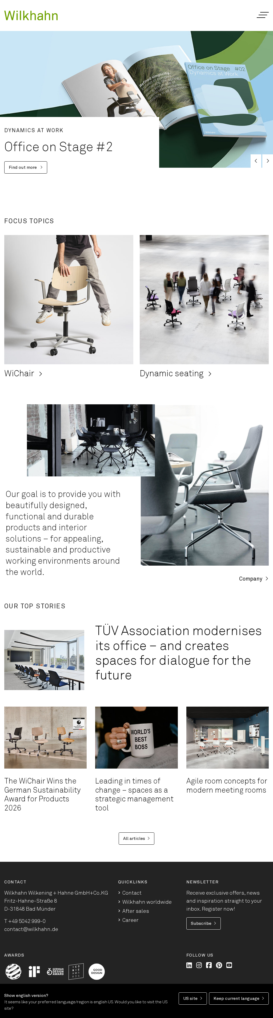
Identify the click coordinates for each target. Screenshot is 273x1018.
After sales (135, 911)
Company (250, 579)
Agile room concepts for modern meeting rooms (226, 786)
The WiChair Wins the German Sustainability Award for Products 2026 (42, 795)
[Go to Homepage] (31, 15)
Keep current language (236, 998)
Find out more (23, 167)
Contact (132, 893)
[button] (262, 15)
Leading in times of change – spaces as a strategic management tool (134, 795)
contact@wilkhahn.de (31, 929)
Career (130, 920)
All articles (134, 838)
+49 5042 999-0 (27, 921)
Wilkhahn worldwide (147, 902)
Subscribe (201, 923)
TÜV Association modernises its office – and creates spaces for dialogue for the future (178, 653)
